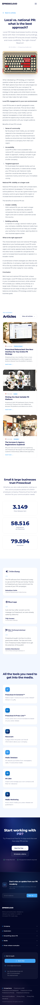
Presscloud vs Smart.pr (22, 992)
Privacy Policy (21, 996)
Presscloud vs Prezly (26, 990)
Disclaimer (5, 998)
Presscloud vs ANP (19, 988)
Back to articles (10, 13)
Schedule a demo (20, 854)
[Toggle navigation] (36, 4)
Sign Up (30, 895)
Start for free (20, 848)
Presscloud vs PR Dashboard (10, 990)
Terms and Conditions (8, 996)
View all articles (28, 316)
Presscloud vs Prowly (8, 992)
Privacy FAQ (30, 996)
